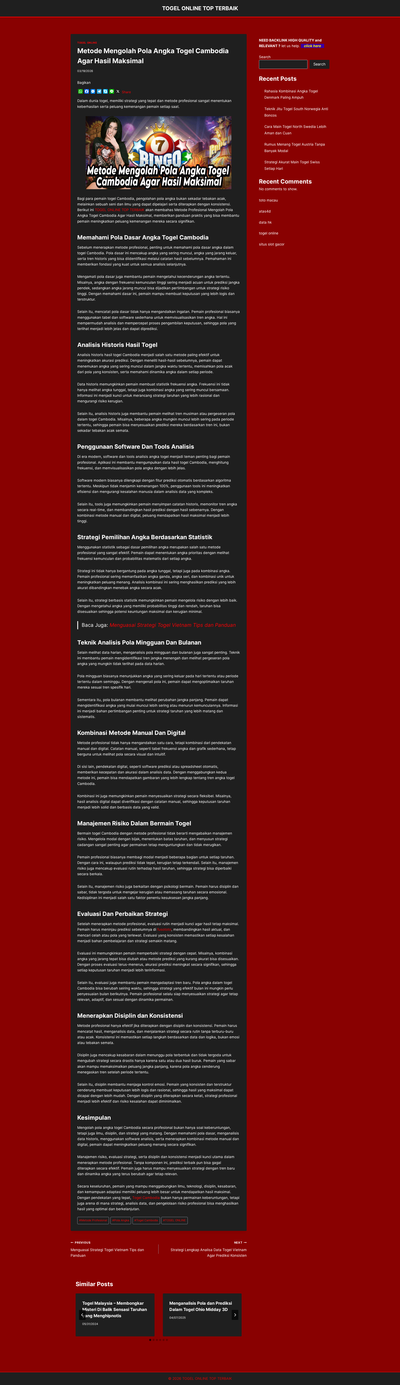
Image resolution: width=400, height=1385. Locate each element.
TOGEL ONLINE (87, 42)
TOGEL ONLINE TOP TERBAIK (207, 1378)
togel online (268, 233)
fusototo (164, 929)
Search (265, 57)
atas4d (265, 211)
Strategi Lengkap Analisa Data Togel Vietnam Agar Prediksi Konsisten (208, 1249)
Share (126, 92)
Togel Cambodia (146, 1198)
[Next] (235, 1315)
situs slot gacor (271, 244)
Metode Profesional (93, 1220)
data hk (265, 222)
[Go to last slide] (82, 1315)
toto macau (268, 200)
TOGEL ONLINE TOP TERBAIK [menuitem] (119, 210)
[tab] (150, 1340)
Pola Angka (120, 1220)
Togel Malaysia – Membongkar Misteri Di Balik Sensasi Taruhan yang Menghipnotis (114, 1309)
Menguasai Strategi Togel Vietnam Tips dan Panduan (173, 625)
